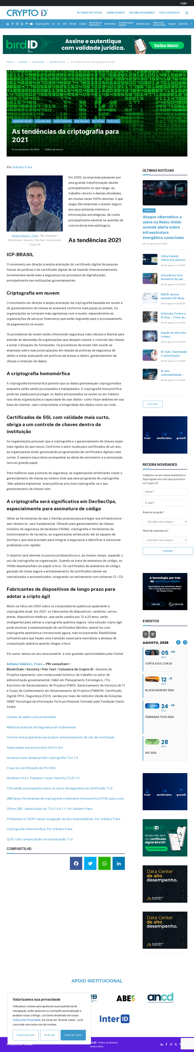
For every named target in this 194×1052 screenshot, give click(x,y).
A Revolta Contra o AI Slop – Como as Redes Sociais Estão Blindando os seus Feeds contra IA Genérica (173, 315)
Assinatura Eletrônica (95, 24)
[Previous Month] (178, 642)
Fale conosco (169, 12)
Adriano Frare (22, 121)
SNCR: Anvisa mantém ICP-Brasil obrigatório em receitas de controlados (173, 296)
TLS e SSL (113, 121)
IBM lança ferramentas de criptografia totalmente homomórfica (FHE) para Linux (65, 798)
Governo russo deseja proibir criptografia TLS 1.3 (42, 758)
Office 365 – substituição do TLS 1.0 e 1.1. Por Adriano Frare (49, 809)
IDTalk (73, 23)
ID (53, 23)
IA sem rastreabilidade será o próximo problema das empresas (171, 373)
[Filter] (152, 634)
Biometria (110, 23)
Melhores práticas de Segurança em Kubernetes (41, 727)
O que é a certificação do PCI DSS (31, 768)
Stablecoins (143, 23)
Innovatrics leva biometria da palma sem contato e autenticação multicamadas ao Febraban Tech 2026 (174, 277)
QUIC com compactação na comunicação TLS (40, 839)
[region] (49, 1018)
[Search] (186, 13)
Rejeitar (49, 1035)
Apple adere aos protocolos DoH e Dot (35, 747)
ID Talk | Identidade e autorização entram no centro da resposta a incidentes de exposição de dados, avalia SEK (174, 354)
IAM (64, 23)
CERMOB (149, 210)
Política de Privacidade (27, 1019)
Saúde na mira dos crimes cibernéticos (173, 334)
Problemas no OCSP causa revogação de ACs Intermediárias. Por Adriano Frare (63, 819)
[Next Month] (185, 642)
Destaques (82, 121)
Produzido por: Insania (19, 1044)
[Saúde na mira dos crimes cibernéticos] (150, 335)
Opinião (183, 23)
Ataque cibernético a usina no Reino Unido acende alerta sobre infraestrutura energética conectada (163, 227)
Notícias (98, 121)
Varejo (172, 23)
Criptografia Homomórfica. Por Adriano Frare (39, 829)
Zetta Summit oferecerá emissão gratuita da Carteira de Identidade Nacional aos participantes (173, 258)
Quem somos (115, 12)
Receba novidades (142, 12)
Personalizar (25, 1035)
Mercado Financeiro (159, 24)
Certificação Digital (126, 24)
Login (183, 3)
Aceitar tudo (73, 1035)
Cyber (82, 23)
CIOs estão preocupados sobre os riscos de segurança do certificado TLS (60, 788)
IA (59, 23)
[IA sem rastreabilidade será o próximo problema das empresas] (150, 374)
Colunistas (43, 121)
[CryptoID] (27, 12)
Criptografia (42, 23)
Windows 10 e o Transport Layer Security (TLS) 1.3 (43, 778)
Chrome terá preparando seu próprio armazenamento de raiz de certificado (60, 737)
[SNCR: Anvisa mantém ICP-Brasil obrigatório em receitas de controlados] (150, 297)
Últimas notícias (89, 12)
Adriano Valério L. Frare (25, 235)
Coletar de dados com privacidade (31, 717)
